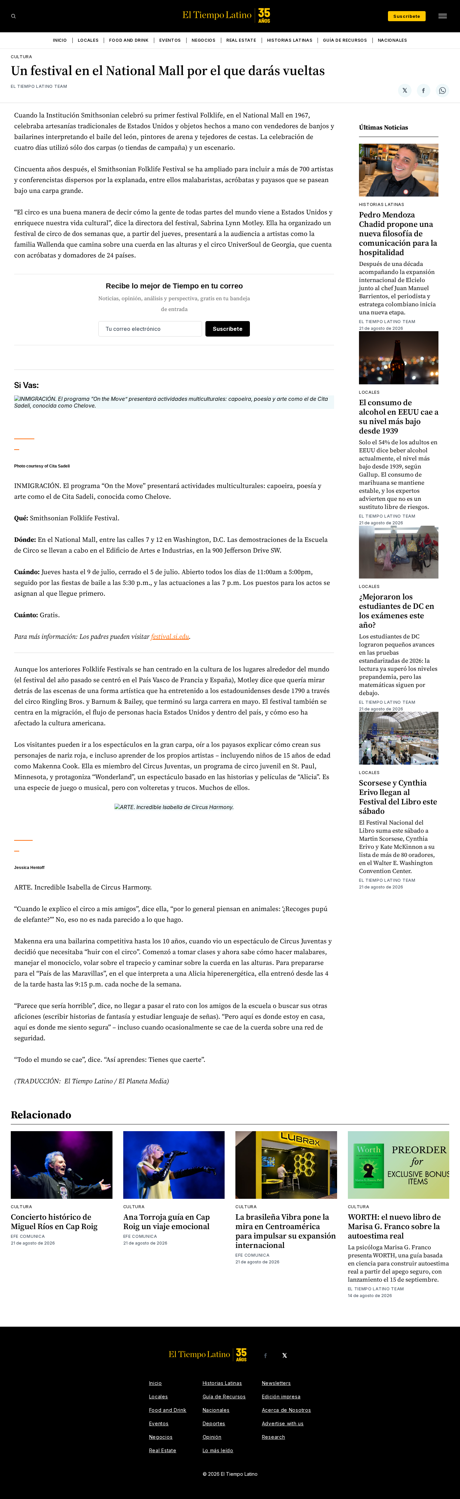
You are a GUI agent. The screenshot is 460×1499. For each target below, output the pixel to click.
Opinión (212, 1437)
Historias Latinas (290, 40)
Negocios (204, 40)
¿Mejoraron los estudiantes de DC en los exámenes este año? (396, 610)
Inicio (60, 40)
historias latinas (381, 204)
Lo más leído (218, 1450)
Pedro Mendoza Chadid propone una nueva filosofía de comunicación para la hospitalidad (398, 233)
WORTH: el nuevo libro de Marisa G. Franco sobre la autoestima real (394, 1226)
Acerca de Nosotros (286, 1410)
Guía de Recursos (345, 40)
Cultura (21, 56)
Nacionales (392, 40)
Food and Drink (129, 40)
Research (273, 1437)
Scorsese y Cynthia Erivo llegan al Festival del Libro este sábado (398, 796)
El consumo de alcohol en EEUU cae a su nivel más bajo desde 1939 (398, 416)
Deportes (214, 1423)
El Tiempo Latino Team (39, 86)
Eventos (170, 40)
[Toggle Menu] (442, 16)
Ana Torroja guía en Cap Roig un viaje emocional (166, 1221)
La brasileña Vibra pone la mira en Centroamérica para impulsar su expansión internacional (285, 1231)
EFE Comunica (28, 1236)
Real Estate (241, 40)
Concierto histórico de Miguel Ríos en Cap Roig (54, 1221)
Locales (88, 40)
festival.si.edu (170, 636)
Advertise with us (283, 1423)
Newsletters (276, 1383)
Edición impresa (281, 1396)
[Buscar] (13, 16)
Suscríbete (406, 16)
